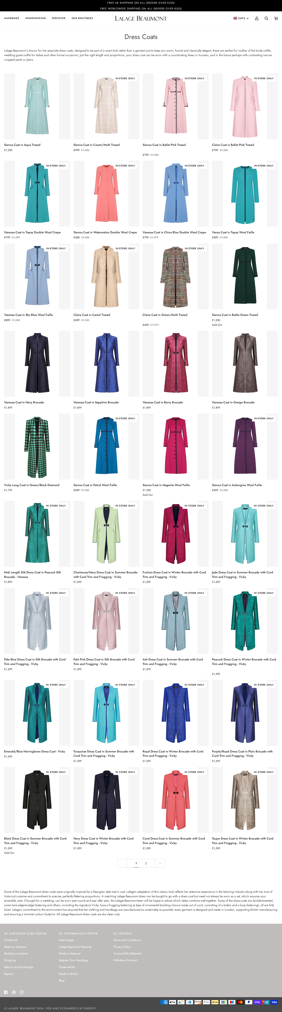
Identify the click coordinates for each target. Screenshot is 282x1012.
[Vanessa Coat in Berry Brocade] (176, 364)
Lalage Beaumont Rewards (75, 947)
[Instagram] (22, 992)
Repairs (8, 974)
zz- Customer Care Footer (25, 933)
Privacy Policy (122, 947)
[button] (13, 18)
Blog (61, 980)
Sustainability (67, 967)
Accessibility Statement (128, 953)
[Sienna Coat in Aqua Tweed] (37, 106)
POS (49, 1008)
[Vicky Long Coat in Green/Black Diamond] (37, 446)
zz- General (123, 933)
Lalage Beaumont (21, 1008)
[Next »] (160, 863)
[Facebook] (6, 992)
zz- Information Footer (78, 933)
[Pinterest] (14, 992)
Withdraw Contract (125, 960)
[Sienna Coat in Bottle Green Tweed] (245, 276)
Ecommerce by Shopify (78, 1008)
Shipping (10, 960)
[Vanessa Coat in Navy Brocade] (37, 364)
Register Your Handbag (73, 960)
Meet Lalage (66, 940)
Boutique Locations (16, 953)
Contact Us (11, 940)
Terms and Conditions (127, 940)
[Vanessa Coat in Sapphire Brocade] (106, 364)
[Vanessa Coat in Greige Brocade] (245, 364)
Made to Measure (70, 953)
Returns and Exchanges (18, 967)
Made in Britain (68, 974)
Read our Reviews (15, 947)
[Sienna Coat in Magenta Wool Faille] (176, 446)
